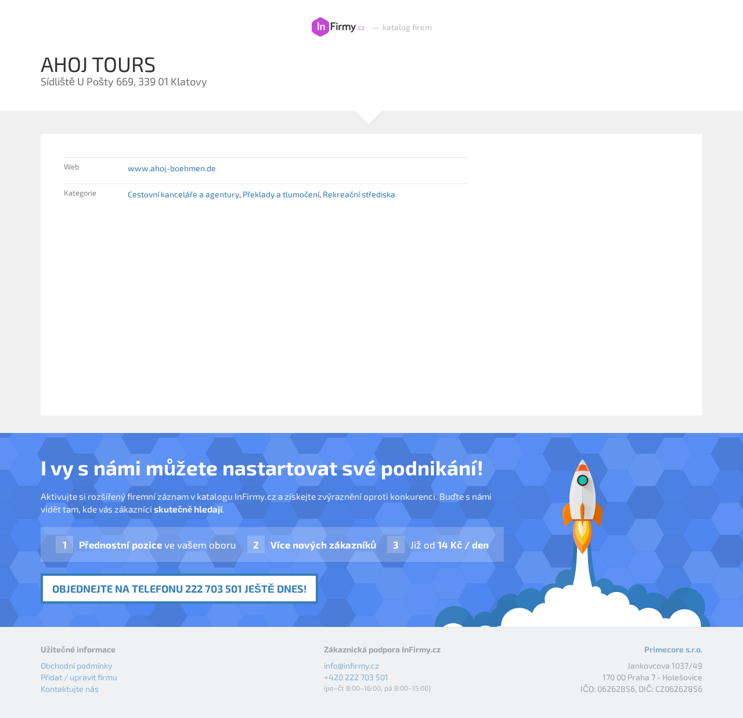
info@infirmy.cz (351, 665)
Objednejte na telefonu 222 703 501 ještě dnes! (179, 588)
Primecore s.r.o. (673, 649)
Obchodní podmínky (76, 665)
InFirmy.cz (338, 27)
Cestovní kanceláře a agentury (183, 194)
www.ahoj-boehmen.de (172, 168)
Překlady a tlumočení (281, 194)
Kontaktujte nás (70, 689)
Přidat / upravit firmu (79, 677)
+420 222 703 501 (356, 677)
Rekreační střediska (359, 194)
